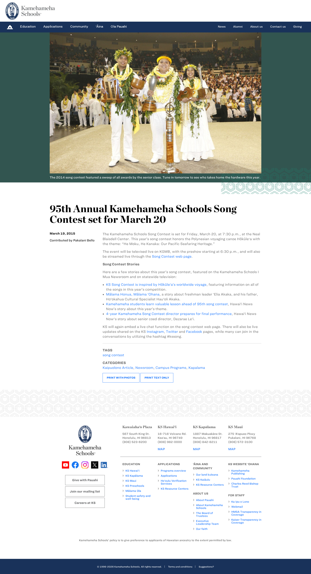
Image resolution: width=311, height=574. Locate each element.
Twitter (172, 332)
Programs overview (173, 470)
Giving (297, 26)
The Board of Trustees (204, 514)
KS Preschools (134, 485)
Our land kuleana (207, 474)
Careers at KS (85, 502)
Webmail (237, 506)
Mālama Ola (133, 490)
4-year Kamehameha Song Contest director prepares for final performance (169, 314)
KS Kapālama (134, 475)
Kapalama (196, 368)
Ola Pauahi (119, 26)
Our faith (202, 528)
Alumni (238, 26)
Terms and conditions (180, 566)
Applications (53, 26)
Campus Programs (171, 368)
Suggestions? (206, 566)
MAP (161, 449)
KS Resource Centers (174, 488)
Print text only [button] (157, 377)
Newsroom (144, 368)
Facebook (194, 332)
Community (79, 26)
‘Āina (99, 26)
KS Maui (130, 480)
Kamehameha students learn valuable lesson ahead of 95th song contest (167, 304)
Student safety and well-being (137, 497)
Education (28, 26)
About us (256, 26)
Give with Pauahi (85, 480)
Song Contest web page (171, 256)
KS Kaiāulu (203, 479)
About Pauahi (205, 500)
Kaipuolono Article (118, 368)
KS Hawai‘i (132, 470)
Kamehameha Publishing (240, 472)
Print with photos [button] (121, 377)
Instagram (155, 332)
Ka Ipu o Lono (240, 501)
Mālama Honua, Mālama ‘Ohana (132, 294)
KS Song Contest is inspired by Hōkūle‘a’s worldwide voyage (156, 284)
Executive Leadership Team (207, 522)
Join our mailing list (85, 491)
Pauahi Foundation (243, 478)
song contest (113, 355)
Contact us (278, 26)
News (222, 26)
